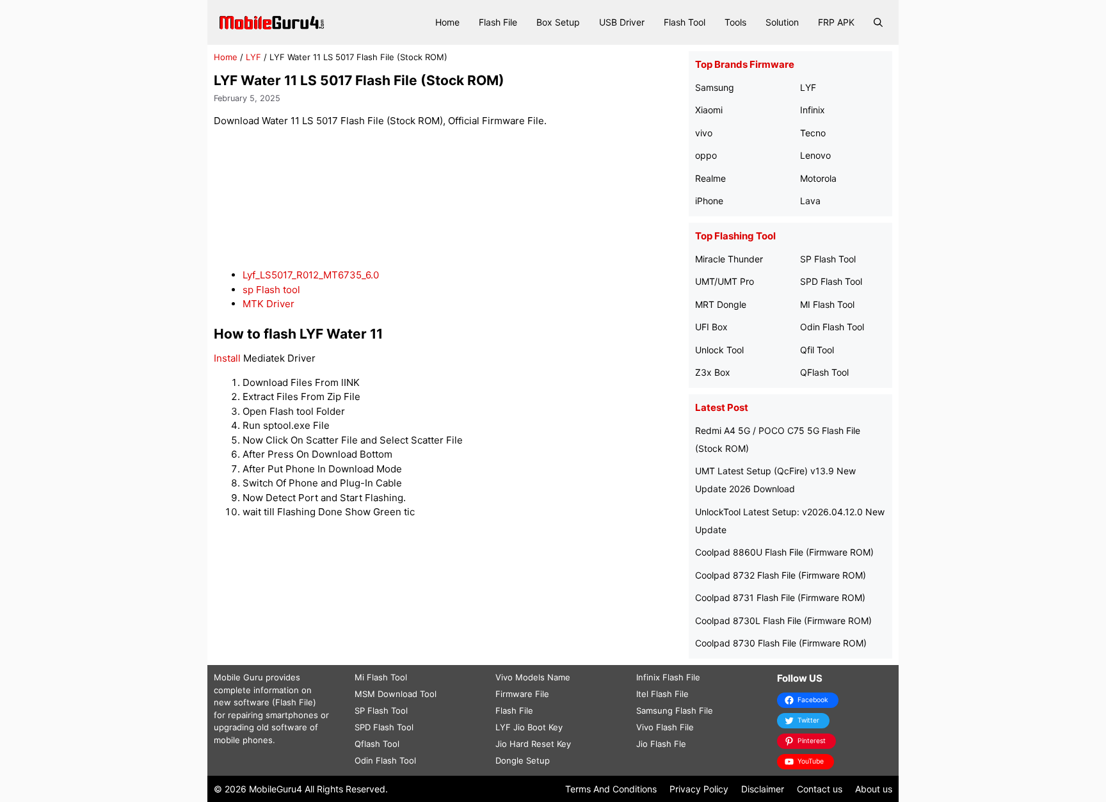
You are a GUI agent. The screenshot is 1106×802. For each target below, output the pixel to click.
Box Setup (558, 22)
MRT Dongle (720, 304)
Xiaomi (709, 109)
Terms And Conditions (611, 788)
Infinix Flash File (668, 677)
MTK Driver (268, 304)
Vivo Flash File (665, 727)
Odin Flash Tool (832, 326)
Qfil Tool (817, 349)
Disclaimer (762, 788)
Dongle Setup (522, 760)
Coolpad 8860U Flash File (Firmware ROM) (784, 552)
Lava (810, 200)
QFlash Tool (824, 372)
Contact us (819, 788)
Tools (735, 22)
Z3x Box (712, 372)
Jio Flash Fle (661, 744)
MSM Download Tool (396, 694)
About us (873, 788)
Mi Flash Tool (381, 677)
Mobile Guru (238, 677)
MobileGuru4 (275, 788)
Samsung (714, 87)
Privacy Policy (698, 788)
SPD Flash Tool (831, 281)
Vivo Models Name (532, 677)
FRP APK (836, 22)
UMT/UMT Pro (724, 281)
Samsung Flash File (674, 710)
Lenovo (815, 155)
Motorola (818, 178)
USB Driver (622, 22)
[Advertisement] (448, 198)
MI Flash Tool (827, 304)
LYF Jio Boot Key (529, 727)
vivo (703, 132)
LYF (253, 57)
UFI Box (711, 326)
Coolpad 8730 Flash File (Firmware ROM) (781, 643)
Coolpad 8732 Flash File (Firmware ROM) (780, 575)
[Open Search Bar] (878, 22)
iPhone (709, 200)
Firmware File (522, 694)
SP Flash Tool (828, 258)
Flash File (498, 22)
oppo (706, 155)
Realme (710, 178)
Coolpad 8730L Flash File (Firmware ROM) (783, 620)
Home (447, 22)
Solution (782, 22)
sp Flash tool (271, 290)
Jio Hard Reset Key (533, 744)
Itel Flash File (662, 694)
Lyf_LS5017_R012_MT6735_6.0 (311, 275)
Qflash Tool (377, 744)
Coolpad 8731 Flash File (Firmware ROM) (780, 597)
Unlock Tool (719, 349)
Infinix (812, 109)
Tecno (813, 132)
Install (227, 358)
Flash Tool (684, 22)
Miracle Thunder (729, 258)
